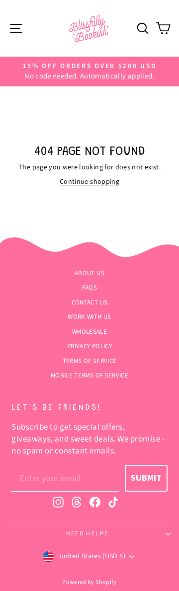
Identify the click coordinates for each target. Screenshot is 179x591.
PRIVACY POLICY (89, 346)
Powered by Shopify (89, 582)
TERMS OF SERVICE (90, 361)
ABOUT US (89, 273)
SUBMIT (146, 478)
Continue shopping (89, 182)
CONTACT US (90, 302)
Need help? (87, 533)
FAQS (89, 287)
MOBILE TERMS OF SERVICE (89, 375)
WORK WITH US (89, 316)
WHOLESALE (89, 331)
